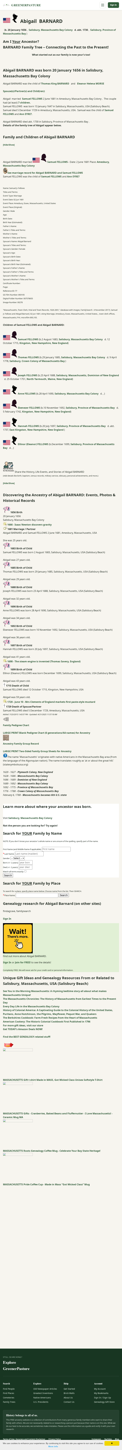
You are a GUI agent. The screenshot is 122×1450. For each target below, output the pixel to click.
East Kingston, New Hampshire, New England (37, 429)
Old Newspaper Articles (45, 1388)
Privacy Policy (55, 1439)
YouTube (108, 1439)
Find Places (8, 1393)
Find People (9, 1388)
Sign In (113, 5)
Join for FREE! (23, 962)
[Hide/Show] (9, 144)
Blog (117, 1439)
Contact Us (69, 1401)
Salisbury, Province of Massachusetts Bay (90, 407)
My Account (100, 1388)
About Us (68, 1397)
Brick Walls (69, 1393)
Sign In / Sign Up (102, 1397)
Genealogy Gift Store (104, 1401)
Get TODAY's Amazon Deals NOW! (23, 1029)
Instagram (96, 1439)
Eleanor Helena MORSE (90, 83)
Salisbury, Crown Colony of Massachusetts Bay (37, 361)
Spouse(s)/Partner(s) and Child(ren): (24, 91)
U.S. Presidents (40, 1401)
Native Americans (42, 1397)
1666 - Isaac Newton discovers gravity (29, 524)
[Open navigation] (103, 5)
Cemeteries (8, 1397)
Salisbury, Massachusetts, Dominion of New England (87, 375)
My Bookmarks (101, 1393)
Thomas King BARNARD (55, 83)
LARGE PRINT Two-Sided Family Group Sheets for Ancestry (37, 751)
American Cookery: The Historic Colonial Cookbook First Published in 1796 (46, 1021)
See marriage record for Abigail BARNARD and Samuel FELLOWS (45, 172)
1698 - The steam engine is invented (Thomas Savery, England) (43, 661)
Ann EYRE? (25, 114)
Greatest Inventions (43, 1393)
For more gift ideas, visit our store (23, 1025)
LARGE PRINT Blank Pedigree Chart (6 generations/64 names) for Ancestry (46, 732)
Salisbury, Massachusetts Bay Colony (51, 30)
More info (53, 1446)
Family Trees (9, 1401)
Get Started (69, 1388)
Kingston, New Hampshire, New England (43, 343)
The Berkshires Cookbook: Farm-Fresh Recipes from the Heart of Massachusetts (50, 1017)
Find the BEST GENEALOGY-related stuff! (26, 1036)
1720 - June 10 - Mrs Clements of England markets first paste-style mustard (51, 702)
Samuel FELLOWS (32, 98)
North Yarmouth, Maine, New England (49, 379)
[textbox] (37, 895)
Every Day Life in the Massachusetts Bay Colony (31, 1006)
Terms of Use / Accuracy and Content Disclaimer (24, 1439)
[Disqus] (61, 1223)
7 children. (24, 102)
